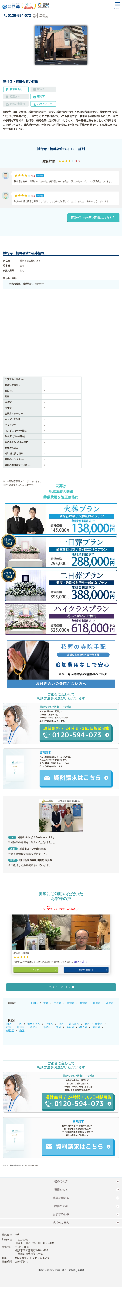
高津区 (83, 1003)
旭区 (87, 1023)
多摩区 (96, 1003)
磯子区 (83, 1027)
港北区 (33, 1027)
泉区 (61, 1023)
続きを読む (80, 961)
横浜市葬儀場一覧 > (17, 1165)
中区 (19, 1023)
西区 (8, 1023)
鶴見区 (10, 1030)
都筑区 (20, 1027)
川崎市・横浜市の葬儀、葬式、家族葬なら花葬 (61, 1270)
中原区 (57, 1003)
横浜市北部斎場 (86, 969)
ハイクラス (36, 969)
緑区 (8, 1027)
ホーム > (6, 1165)
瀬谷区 (47, 1027)
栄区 (58, 1027)
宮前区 (70, 1003)
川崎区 (34, 1003)
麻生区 (109, 1003)
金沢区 (70, 1027)
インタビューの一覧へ (59, 987)
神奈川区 (74, 1023)
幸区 (45, 1003)
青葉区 (99, 1023)
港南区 (96, 1027)
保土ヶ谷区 (33, 1023)
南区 (21, 1030)
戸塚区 (49, 1023)
